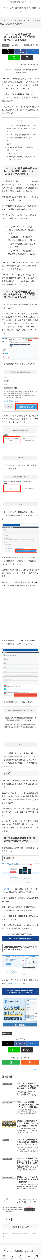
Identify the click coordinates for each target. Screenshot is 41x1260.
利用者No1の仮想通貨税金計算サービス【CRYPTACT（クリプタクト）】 (20, 991)
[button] (27, 57)
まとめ (8, 144)
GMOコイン (13, 153)
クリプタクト (14, 983)
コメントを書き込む (20, 1227)
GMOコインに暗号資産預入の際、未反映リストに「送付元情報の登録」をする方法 (21, 138)
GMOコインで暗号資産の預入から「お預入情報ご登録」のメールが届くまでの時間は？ (21, 128)
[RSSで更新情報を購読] (30, 1062)
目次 (17, 121)
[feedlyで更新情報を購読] (11, 1062)
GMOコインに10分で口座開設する (20, 939)
